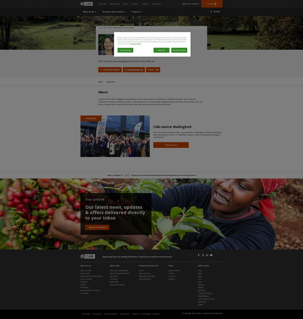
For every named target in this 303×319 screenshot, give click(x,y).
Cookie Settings (125, 50)
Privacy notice (136, 44)
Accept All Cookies (179, 50)
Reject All (161, 50)
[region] (152, 44)
